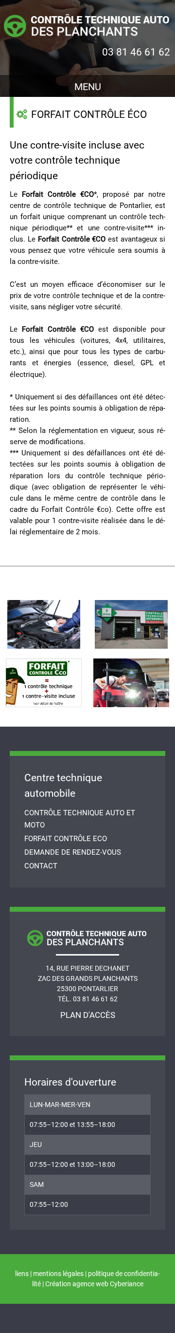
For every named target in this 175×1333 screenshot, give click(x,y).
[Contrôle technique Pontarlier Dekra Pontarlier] (87, 24)
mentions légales (58, 1273)
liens (22, 1273)
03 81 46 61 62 (136, 52)
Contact (40, 866)
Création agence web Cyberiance (94, 1284)
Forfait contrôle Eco (65, 838)
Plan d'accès (87, 1015)
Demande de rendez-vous (72, 852)
